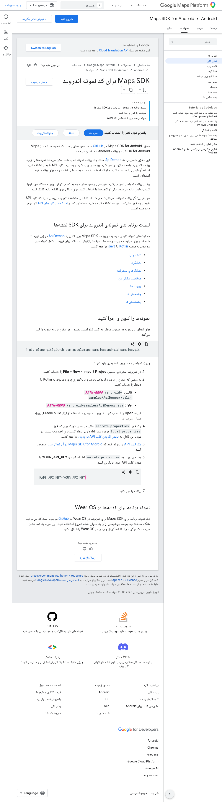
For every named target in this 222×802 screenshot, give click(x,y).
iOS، (71, 133)
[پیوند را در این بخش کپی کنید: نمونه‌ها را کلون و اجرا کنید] (94, 318)
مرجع (199, 28)
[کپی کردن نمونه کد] (146, 344)
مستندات (141, 5)
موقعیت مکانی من (129, 278)
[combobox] (82, 5)
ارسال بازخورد (39, 82)
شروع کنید (66, 19)
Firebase (152, 754)
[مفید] (35, 65)
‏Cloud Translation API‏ (113, 50)
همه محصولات (150, 775)
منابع (169, 28)
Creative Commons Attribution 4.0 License (57, 575)
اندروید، (93, 133)
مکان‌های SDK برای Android (142, 706)
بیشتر (118, 5)
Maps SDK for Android (172, 18)
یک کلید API (132, 444)
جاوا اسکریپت (45, 133)
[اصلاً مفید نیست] (29, 65)
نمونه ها (184, 28)
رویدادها (135, 286)
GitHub (98, 146)
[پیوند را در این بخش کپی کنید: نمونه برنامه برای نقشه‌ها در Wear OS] (70, 507)
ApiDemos (113, 160)
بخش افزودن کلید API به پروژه (98, 436)
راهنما (214, 28)
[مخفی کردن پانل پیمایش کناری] (169, 794)
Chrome (152, 747)
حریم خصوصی (138, 793)
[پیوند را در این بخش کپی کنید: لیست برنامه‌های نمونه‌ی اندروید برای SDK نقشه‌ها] (49, 225)
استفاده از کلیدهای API (53, 203)
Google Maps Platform (101, 65)
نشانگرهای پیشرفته (129, 270)
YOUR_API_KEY (74, 477)
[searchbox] (193, 41)
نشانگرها (136, 263)
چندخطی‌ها (134, 294)
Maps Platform (192, 5)
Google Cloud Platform (142, 761)
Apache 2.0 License (124, 580)
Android (209, 18)
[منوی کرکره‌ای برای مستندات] (130, 5)
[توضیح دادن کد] (132, 344)
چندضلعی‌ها (133, 302)
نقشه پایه (135, 255)
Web (106, 706)
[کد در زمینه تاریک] (139, 344)
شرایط (154, 793)
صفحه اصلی (143, 65)
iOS (107, 699)
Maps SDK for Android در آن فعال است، (74, 444)
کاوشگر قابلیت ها (148, 699)
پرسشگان (153, 692)
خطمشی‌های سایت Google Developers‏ (57, 580)
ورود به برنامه (13, 5)
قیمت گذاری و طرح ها (48, 692)
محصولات (126, 65)
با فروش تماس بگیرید (34, 19)
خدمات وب (103, 713)
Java (111, 246)
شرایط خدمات (53, 713)
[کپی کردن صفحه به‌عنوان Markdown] (131, 90)
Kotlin (123, 246)
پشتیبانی (56, 706)
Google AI (151, 768)
